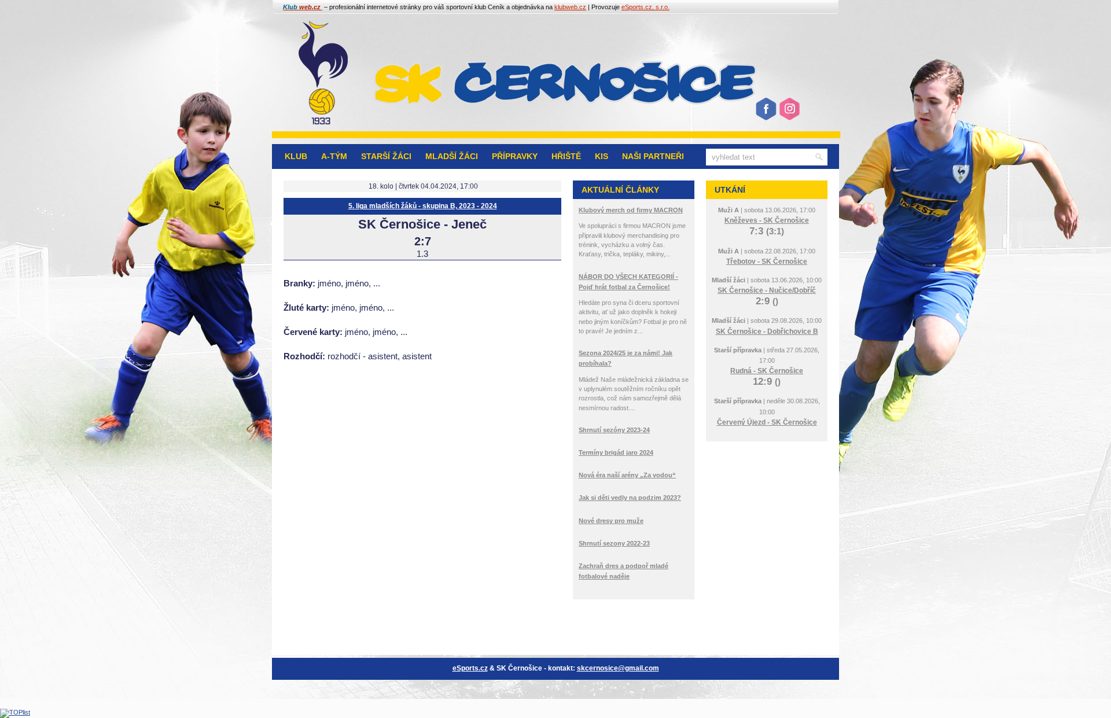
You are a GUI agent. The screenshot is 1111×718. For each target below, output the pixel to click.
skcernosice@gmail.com (618, 668)
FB (765, 113)
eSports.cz (470, 668)
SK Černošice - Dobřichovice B (767, 331)
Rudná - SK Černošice (766, 371)
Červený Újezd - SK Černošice (767, 422)
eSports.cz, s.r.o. (645, 6)
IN (788, 113)
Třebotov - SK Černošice (766, 261)
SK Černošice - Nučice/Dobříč (767, 290)
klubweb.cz (570, 6)
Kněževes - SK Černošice (766, 220)
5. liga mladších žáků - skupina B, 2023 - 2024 (422, 206)
